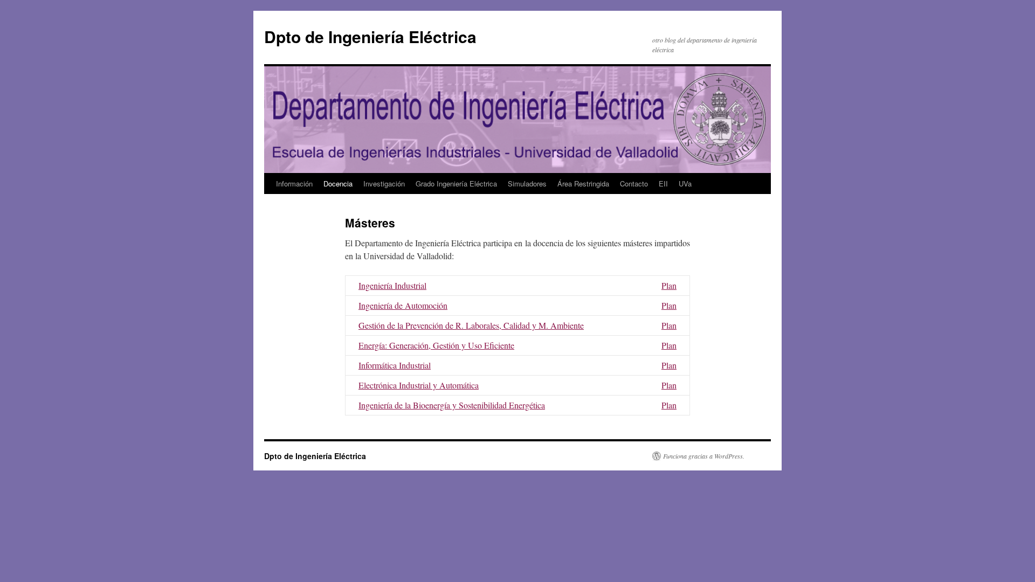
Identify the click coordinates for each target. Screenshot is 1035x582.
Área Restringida (583, 183)
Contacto (634, 183)
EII (663, 183)
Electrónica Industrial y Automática (418, 385)
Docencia (338, 183)
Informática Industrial (394, 365)
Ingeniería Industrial (392, 285)
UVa (685, 183)
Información (294, 183)
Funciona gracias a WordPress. (703, 456)
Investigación (384, 183)
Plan (669, 285)
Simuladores (527, 183)
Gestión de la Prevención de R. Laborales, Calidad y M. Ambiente (471, 325)
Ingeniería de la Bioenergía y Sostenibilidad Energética (451, 405)
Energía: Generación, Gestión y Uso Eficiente (436, 345)
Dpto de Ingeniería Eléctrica (370, 36)
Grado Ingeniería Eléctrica (456, 183)
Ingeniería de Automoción (402, 305)
